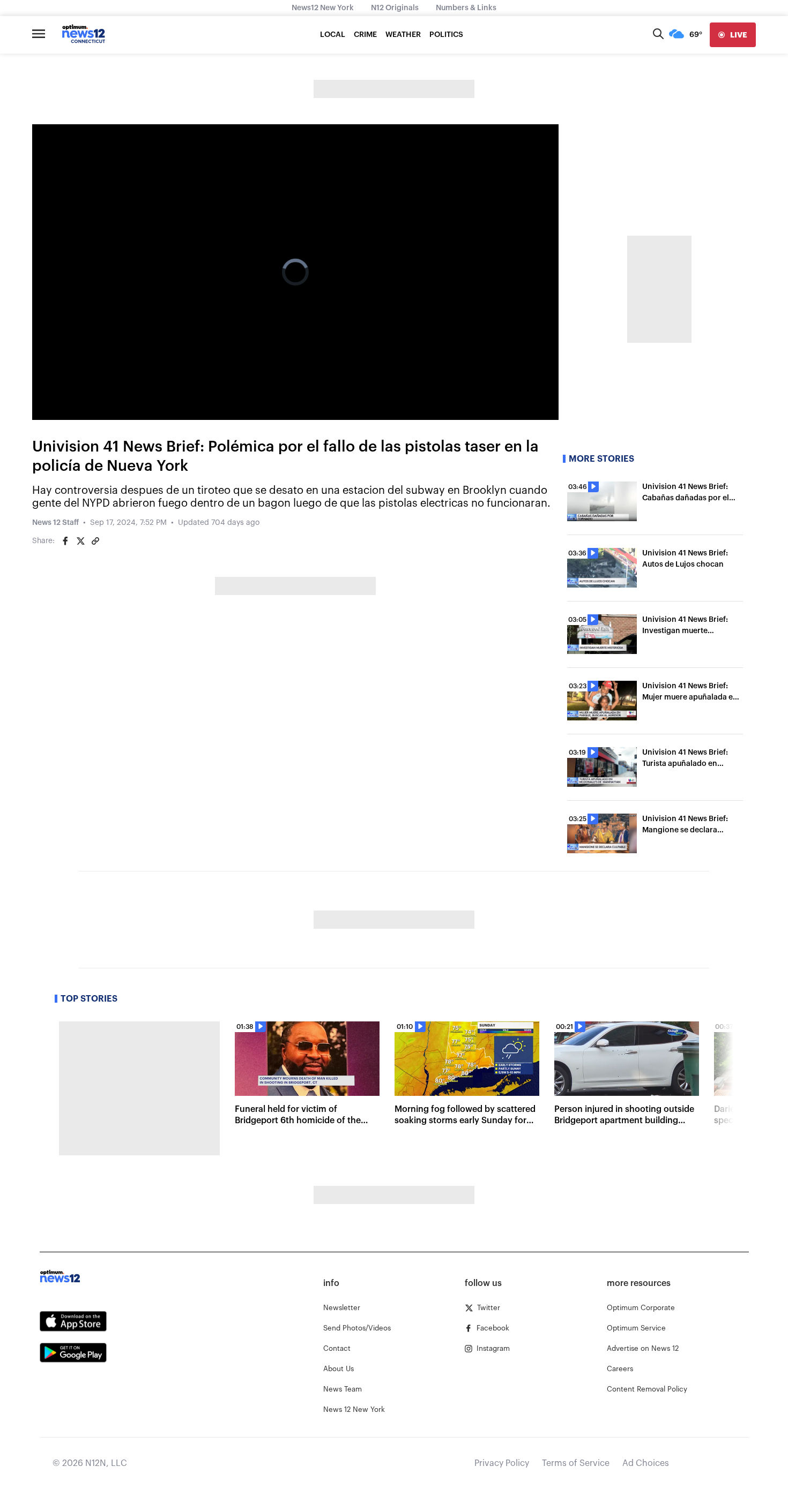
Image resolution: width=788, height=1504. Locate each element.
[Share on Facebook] (65, 541)
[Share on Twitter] (80, 541)
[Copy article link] (95, 541)
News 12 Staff (55, 523)
